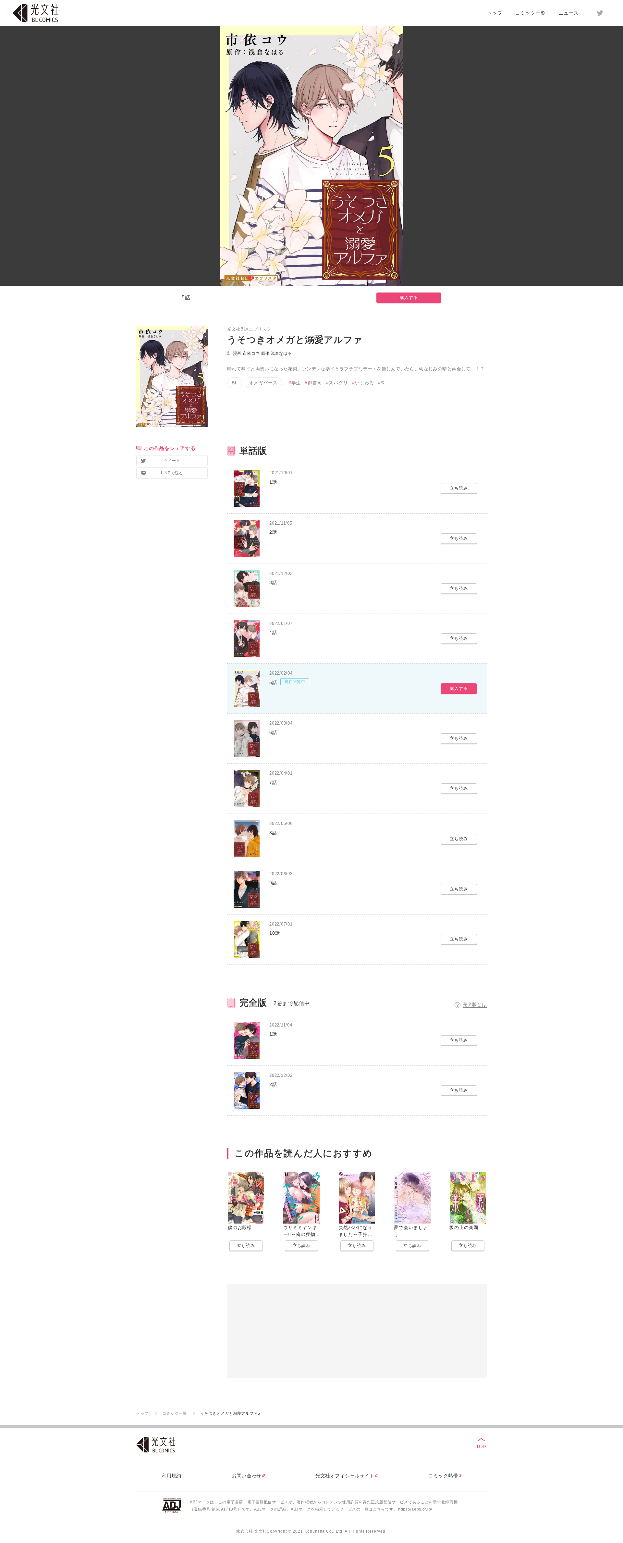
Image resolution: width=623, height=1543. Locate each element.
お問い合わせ (246, 1475)
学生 (296, 382)
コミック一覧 (530, 13)
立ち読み (246, 1245)
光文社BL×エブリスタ (249, 329)
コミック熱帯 (443, 1475)
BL (235, 382)
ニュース (568, 13)
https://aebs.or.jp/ (415, 1509)
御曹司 (315, 382)
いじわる (364, 382)
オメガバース (263, 382)
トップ (494, 13)
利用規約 (171, 1475)
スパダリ (338, 382)
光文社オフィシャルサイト (344, 1475)
